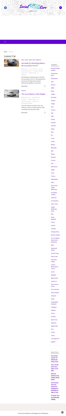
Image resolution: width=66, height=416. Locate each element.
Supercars (38, 60)
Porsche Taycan (32, 72)
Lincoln (53, 141)
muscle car (54, 281)
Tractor (53, 268)
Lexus (52, 138)
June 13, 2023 (25, 69)
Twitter (53, 225)
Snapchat (53, 219)
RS (38, 72)
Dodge (53, 103)
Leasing (53, 194)
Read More (24, 86)
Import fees (54, 256)
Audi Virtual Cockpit (26, 71)
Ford (52, 107)
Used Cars (54, 197)
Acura (52, 75)
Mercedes (54, 148)
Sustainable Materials (26, 103)
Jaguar (52, 129)
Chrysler (53, 100)
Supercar (23, 74)
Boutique (23, 99)
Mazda (53, 144)
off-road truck (55, 289)
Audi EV (40, 69)
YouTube (53, 228)
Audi (22, 60)
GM (52, 113)
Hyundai (53, 122)
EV (37, 99)
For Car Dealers (55, 238)
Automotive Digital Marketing (54, 187)
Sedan (52, 299)
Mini (52, 151)
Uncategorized (55, 338)
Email (52, 211)
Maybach (53, 275)
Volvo (52, 182)
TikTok (53, 222)
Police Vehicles (55, 292)
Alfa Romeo (54, 78)
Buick (52, 91)
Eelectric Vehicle (55, 235)
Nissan (53, 154)
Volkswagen (54, 179)
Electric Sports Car (38, 71)
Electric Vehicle (32, 99)
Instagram (54, 307)
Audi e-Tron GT (33, 69)
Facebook (53, 304)
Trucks (53, 335)
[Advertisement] (33, 27)
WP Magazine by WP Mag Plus (39, 413)
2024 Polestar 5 (36, 97)
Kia (52, 135)
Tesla (52, 173)
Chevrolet (53, 97)
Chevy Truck (54, 204)
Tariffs (53, 332)
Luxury (26, 60)
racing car (53, 296)
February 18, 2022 (26, 97)
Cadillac (53, 94)
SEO (52, 214)
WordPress (28, 413)
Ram (52, 163)
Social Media (54, 302)
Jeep (52, 132)
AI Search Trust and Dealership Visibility (55, 397)
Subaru (53, 170)
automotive (54, 73)
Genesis (53, 110)
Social (52, 217)
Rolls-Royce (54, 166)
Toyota (53, 176)
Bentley (53, 85)
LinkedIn (53, 310)
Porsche (53, 160)
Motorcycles (54, 278)
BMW (52, 88)
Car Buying (54, 192)
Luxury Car (24, 72)
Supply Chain (54, 326)
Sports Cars (32, 60)
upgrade (53, 342)
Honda (53, 119)
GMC (52, 116)
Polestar (23, 90)
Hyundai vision (55, 253)
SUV (52, 329)
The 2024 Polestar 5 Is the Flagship (33, 94)
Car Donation (54, 201)
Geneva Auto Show (26, 101)
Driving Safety (55, 232)
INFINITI (53, 126)
